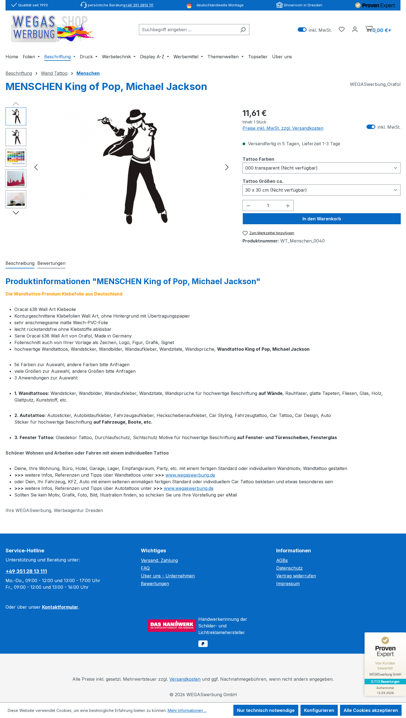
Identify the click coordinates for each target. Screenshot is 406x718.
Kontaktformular (60, 607)
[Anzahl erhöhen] (288, 205)
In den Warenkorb (321, 218)
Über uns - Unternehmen (168, 576)
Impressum (288, 583)
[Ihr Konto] (355, 29)
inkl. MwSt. (314, 29)
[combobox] (188, 29)
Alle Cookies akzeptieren (371, 710)
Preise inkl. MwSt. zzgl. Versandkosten (282, 128)
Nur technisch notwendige (266, 710)
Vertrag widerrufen (296, 576)
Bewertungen (155, 583)
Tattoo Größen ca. (262, 181)
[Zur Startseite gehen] (52, 28)
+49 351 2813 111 (139, 5)
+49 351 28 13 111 (26, 571)
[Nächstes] (227, 167)
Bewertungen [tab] (51, 263)
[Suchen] (242, 29)
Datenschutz (289, 568)
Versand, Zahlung (159, 560)
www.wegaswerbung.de (190, 475)
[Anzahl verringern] (248, 205)
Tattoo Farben (258, 159)
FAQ (145, 568)
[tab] (20, 263)
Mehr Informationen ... (187, 710)
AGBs (282, 560)
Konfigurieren (319, 710)
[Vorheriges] (36, 167)
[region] (118, 166)
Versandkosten (185, 679)
